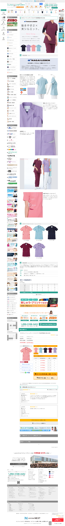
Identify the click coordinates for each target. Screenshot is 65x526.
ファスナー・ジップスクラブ (12, 232)
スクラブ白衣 (11, 487)
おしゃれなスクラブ (10, 222)
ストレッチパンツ (10, 266)
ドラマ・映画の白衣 (10, 291)
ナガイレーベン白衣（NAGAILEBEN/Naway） (44, 383)
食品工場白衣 (11, 510)
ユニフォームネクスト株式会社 (20, 466)
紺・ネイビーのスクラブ (12, 299)
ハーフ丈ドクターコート (33, 493)
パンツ (40, 487)
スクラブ (20, 505)
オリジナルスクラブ (12, 493)
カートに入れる (46, 374)
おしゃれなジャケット (22, 488)
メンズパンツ (41, 488)
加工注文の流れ (27, 364)
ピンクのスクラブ (11, 301)
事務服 (10, 507)
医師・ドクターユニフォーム (23, 384)
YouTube (52, 477)
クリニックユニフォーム (18, 457)
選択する (58, 520)
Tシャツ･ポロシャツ (53, 487)
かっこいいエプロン (10, 286)
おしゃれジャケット (10, 281)
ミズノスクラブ (11, 494)
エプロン (20, 507)
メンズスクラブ (11, 488)
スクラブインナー (10, 197)
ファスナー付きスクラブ (35, 383)
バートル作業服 (32, 504)
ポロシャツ (20, 504)
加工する (46, 378)
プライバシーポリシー (42, 474)
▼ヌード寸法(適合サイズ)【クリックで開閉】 (26, 292)
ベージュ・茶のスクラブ (12, 308)
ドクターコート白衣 (32, 487)
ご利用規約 (41, 482)
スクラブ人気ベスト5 (12, 497)
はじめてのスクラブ (10, 227)
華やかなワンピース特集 (11, 276)
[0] (61, 13)
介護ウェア (10, 508)
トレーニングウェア (53, 491)
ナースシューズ (41, 497)
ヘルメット (20, 510)
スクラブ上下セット (12, 496)
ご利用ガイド (41, 471)
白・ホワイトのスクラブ (12, 295)
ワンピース (38, 10)
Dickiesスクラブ (11, 492)
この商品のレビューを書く (53, 389)
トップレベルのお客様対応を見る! (18, 464)
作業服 (10, 504)
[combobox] (32, 4)
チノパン (41, 490)
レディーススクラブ (53, 383)
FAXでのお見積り (32, 475)
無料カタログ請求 (32, 479)
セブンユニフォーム (32, 508)
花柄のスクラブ (11, 314)
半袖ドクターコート (32, 492)
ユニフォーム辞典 (32, 509)
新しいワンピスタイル (22, 495)
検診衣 (51, 492)
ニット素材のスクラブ (11, 237)
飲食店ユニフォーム (12, 509)
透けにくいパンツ (10, 271)
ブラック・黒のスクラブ (12, 312)
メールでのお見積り (32, 474)
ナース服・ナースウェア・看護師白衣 (27, 383)
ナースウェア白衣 (21, 487)
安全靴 (20, 509)
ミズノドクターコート (33, 497)
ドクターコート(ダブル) (33, 496)
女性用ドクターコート (33, 489)
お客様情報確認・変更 (42, 480)
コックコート (21, 508)
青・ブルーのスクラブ (12, 297)
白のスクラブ (11, 491)
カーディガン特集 (10, 261)
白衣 (50, 494)
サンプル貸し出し (32, 478)
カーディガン (41, 498)
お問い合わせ (55, 7)
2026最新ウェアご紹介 (11, 202)
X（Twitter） (53, 471)
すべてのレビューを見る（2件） (39, 420)
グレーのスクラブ (11, 310)
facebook (52, 473)
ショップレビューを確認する (39, 423)
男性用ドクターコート (33, 488)
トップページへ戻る (42, 478)
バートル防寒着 (32, 505)
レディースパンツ (42, 489)
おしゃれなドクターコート (11, 256)
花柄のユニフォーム (10, 217)
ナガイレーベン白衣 (32, 507)
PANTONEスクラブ (12, 495)
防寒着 (10, 505)
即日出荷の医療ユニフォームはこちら (12, 27)
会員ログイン (41, 479)
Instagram (52, 475)
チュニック (33, 10)
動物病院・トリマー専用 (11, 212)
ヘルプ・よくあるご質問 (43, 475)
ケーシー (20, 506)
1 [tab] (38, 444)
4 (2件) (63, 515)
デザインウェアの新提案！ (11, 207)
